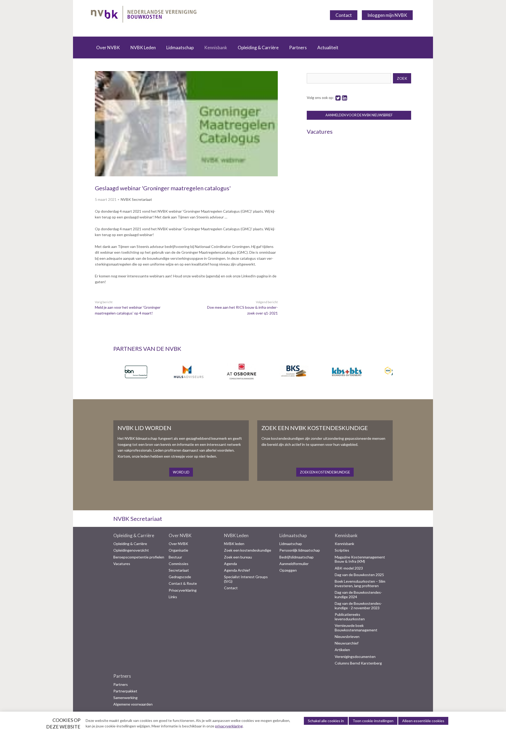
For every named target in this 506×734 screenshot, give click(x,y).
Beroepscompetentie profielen (138, 557)
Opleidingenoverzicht (131, 550)
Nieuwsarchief (346, 643)
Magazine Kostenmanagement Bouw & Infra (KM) (360, 559)
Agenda (230, 564)
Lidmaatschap (180, 47)
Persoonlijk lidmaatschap (299, 550)
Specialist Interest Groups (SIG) (246, 579)
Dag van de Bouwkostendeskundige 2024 (358, 594)
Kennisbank (215, 47)
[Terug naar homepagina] (143, 15)
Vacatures (121, 564)
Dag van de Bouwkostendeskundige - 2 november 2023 (358, 605)
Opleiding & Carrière (258, 47)
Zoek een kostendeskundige (247, 550)
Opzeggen (288, 570)
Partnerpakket (125, 691)
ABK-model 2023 (349, 568)
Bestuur (175, 557)
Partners (298, 47)
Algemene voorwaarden (133, 704)
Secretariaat (179, 570)
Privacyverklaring (183, 590)
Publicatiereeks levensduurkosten (350, 616)
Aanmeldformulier (294, 564)
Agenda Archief (237, 570)
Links (173, 597)
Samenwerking (125, 698)
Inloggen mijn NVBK (387, 15)
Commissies (178, 564)
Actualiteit (327, 47)
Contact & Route (183, 583)
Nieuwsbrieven (347, 637)
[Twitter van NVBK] (338, 97)
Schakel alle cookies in (326, 720)
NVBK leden (234, 544)
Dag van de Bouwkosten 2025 (359, 575)
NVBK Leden (143, 47)
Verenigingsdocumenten (355, 657)
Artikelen (342, 650)
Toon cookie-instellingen (373, 720)
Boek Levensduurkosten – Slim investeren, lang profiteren (360, 583)
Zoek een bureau (238, 557)
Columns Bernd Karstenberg (358, 663)
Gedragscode (180, 577)
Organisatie (178, 550)
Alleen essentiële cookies (423, 720)
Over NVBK (108, 47)
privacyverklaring (229, 726)
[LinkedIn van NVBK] (344, 97)
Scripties (342, 550)
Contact (343, 15)
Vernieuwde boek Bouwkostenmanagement (356, 627)
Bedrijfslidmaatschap (296, 557)
